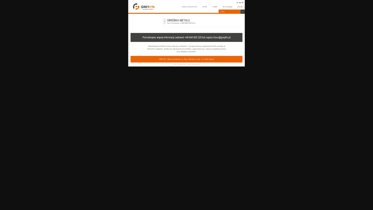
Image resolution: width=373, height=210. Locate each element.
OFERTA (204, 7)
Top (168, 23)
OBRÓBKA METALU (188, 23)
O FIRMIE (214, 7)
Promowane (175, 23)
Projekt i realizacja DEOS (193, 64)
